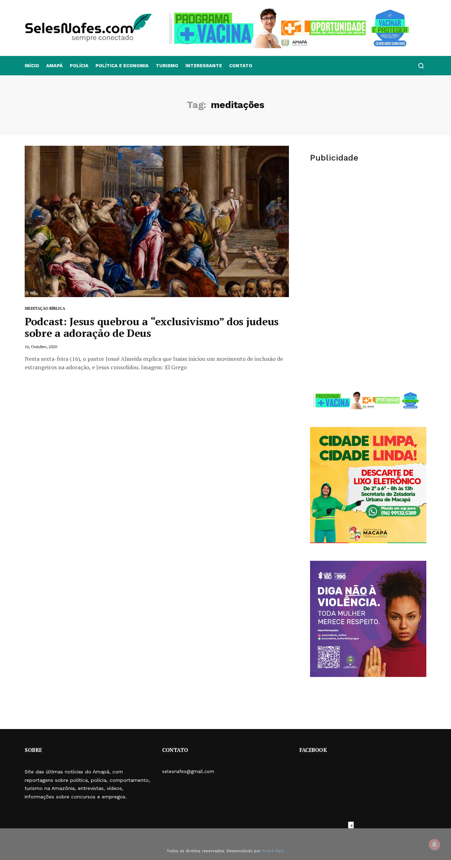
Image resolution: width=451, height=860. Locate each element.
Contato (240, 65)
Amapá (54, 65)
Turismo (167, 65)
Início (32, 65)
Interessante (203, 65)
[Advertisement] (368, 224)
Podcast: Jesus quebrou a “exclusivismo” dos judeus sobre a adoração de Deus (152, 327)
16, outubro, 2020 (41, 346)
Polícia (79, 65)
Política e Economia (122, 65)
